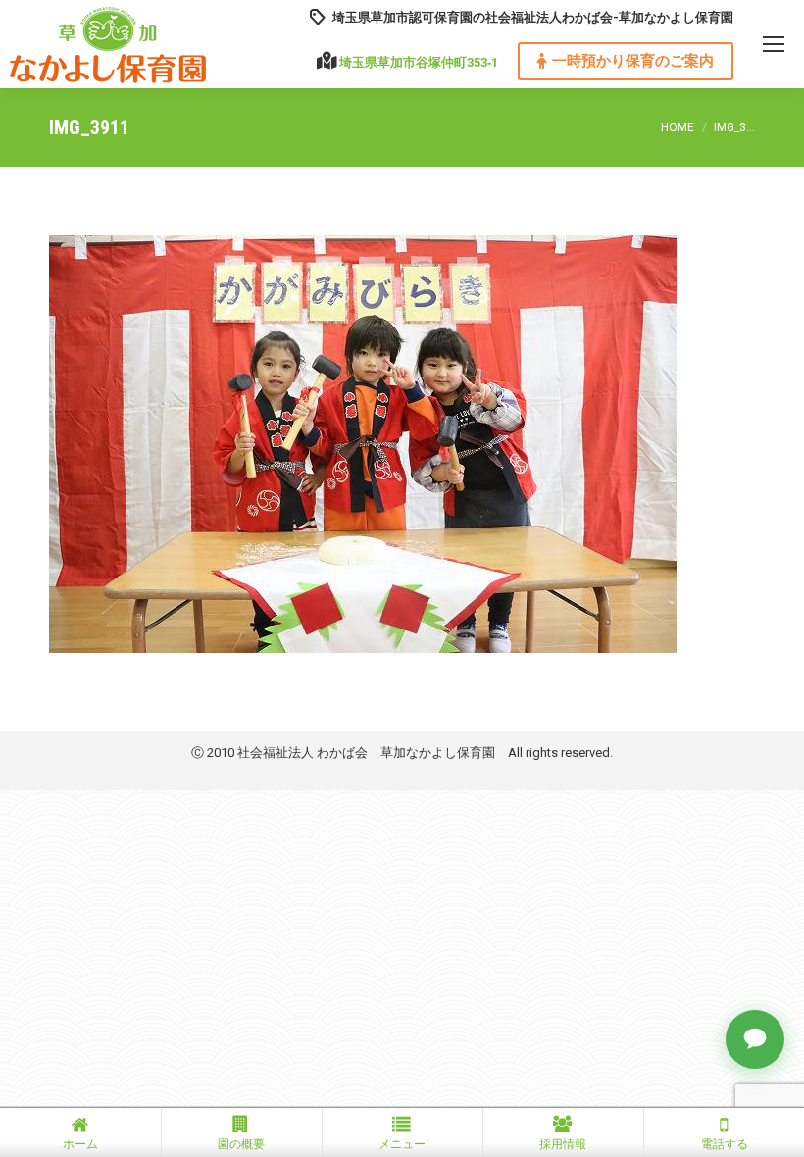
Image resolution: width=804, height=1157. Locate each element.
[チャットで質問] (755, 1039)
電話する (724, 1144)
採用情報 (562, 1144)
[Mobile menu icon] (773, 44)
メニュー (402, 1144)
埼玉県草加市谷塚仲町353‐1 (418, 62)
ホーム (80, 1144)
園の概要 (241, 1144)
